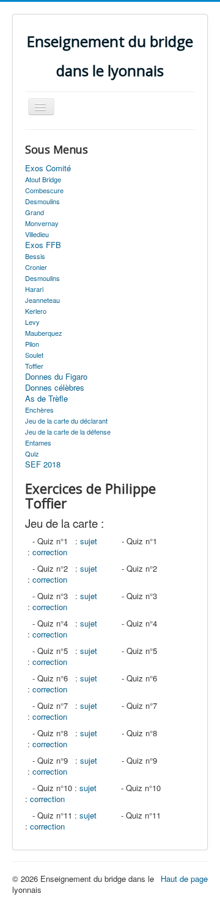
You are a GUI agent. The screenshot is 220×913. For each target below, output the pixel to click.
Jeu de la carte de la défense (68, 431)
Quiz (32, 453)
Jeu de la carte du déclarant (66, 420)
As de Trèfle (46, 398)
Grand (34, 212)
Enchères (39, 409)
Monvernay (42, 223)
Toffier (34, 366)
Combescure (44, 190)
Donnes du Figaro (56, 376)
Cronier (36, 267)
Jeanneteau (42, 300)
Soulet (34, 355)
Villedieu (37, 234)
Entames (38, 442)
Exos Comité (48, 168)
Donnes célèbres (54, 387)
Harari (34, 289)
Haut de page (184, 878)
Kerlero (35, 311)
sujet (88, 541)
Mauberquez (43, 333)
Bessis (35, 256)
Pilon (32, 344)
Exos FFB (43, 245)
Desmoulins (42, 201)
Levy (32, 322)
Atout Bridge (43, 179)
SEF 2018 (43, 464)
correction (49, 552)
